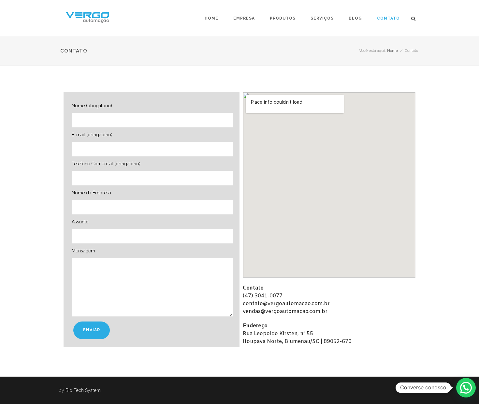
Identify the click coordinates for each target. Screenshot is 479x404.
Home (211, 18)
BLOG (355, 18)
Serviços (322, 18)
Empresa (244, 18)
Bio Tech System (83, 390)
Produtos (283, 18)
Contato (388, 18)
